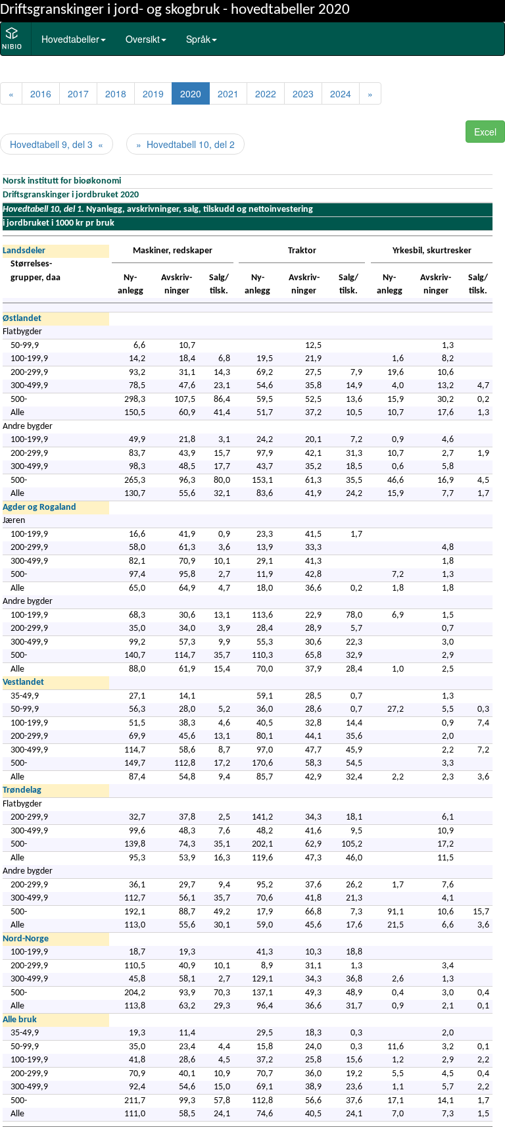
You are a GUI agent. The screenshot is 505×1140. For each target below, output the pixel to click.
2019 (153, 93)
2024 (340, 93)
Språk (198, 38)
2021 (228, 93)
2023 (303, 93)
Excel (485, 131)
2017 (78, 93)
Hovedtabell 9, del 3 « (56, 144)
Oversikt (143, 38)
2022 (265, 93)
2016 (40, 93)
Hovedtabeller (70, 38)
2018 (115, 93)
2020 (190, 93)
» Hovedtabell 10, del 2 (185, 144)
